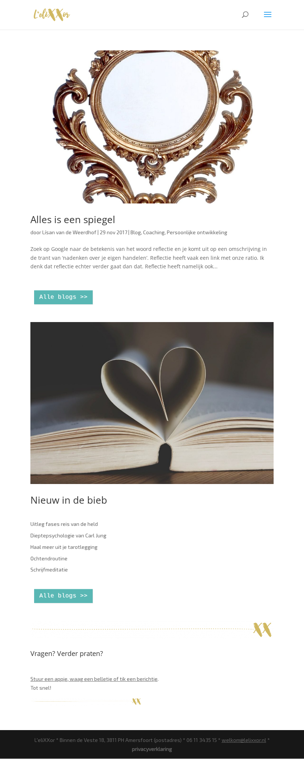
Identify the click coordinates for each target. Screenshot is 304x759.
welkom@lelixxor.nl (244, 740)
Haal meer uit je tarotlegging (64, 547)
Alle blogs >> (63, 297)
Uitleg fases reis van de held (64, 524)
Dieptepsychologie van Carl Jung (68, 535)
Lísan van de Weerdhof (69, 232)
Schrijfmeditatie (49, 569)
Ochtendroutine (48, 558)
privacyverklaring (152, 749)
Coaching (154, 232)
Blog (135, 232)
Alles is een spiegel (72, 219)
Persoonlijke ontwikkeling (197, 232)
